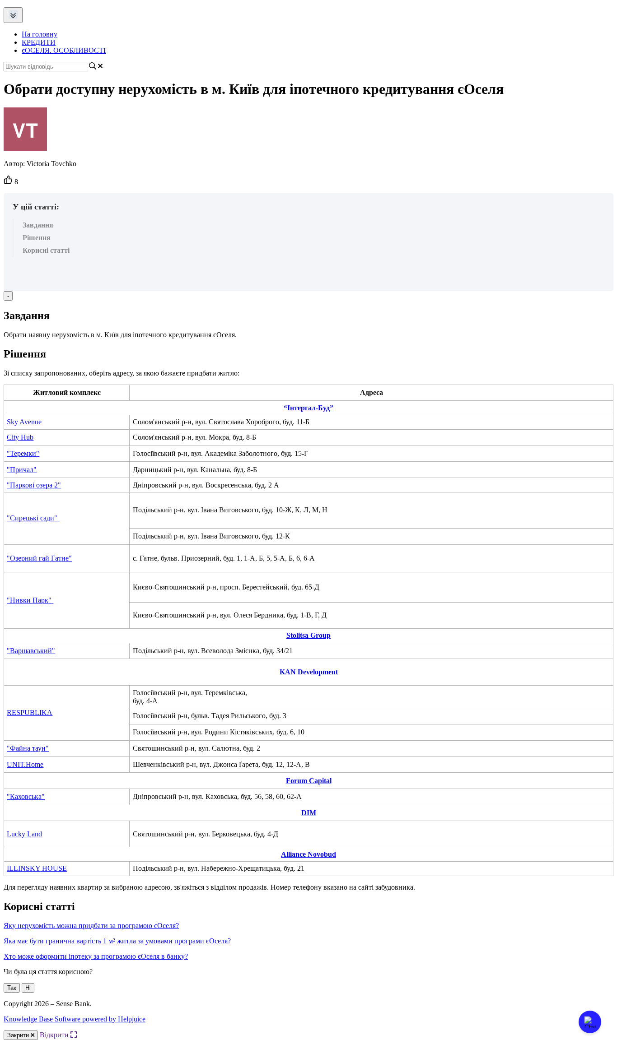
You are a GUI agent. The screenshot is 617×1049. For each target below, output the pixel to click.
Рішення (37, 237)
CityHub (20, 437)
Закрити (19, 1035)
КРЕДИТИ (39, 42)
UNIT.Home (25, 764)
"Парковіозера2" (34, 485)
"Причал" (22, 469)
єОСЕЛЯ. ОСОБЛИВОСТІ (64, 50)
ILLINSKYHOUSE (37, 868)
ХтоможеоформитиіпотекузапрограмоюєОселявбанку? (96, 956)
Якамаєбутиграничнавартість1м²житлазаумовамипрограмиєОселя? (117, 941)
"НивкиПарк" (29, 600)
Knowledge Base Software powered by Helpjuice (74, 1019)
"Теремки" (23, 453)
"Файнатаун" (28, 748)
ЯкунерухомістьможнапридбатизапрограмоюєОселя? (91, 925)
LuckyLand (24, 834)
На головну (39, 34)
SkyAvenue (24, 422)
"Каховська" (26, 796)
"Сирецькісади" (32, 518)
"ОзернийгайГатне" (39, 558)
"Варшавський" (31, 650)
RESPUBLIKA (29, 712)
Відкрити (55, 1035)
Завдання (38, 225)
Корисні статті (46, 250)
